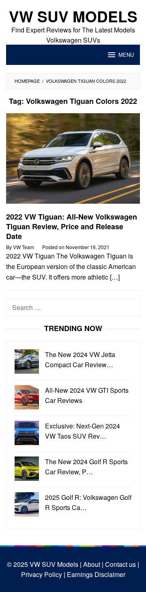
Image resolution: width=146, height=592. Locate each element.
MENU (126, 54)
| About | (90, 564)
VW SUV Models (73, 16)
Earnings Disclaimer (95, 574)
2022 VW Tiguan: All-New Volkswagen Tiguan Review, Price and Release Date (71, 226)
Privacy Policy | (43, 574)
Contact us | (121, 564)
